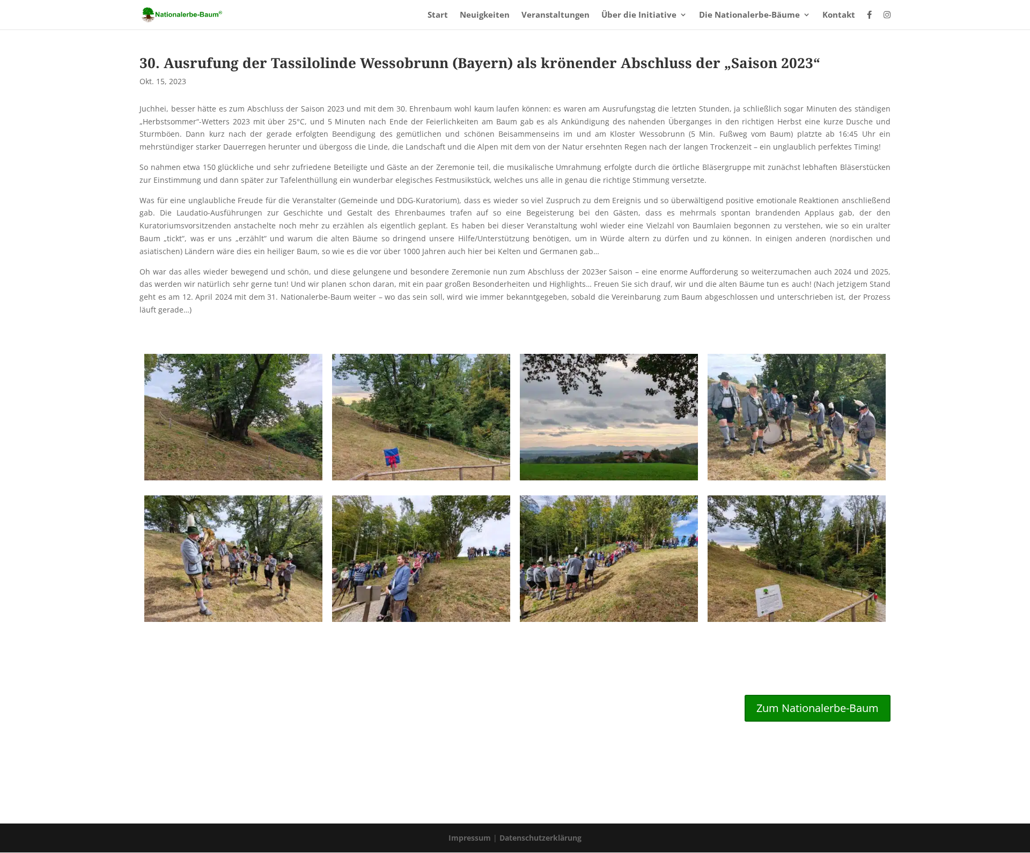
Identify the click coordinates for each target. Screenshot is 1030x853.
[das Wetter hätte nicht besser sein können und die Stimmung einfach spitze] (609, 622)
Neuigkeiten (485, 15)
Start (438, 15)
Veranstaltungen (555, 15)
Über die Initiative (638, 15)
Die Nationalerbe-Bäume (749, 15)
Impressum (470, 838)
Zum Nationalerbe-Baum (817, 708)
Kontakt (838, 15)
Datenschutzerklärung (540, 838)
